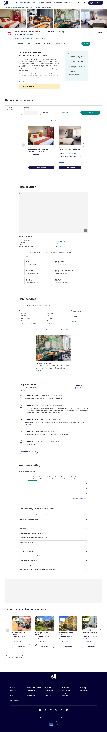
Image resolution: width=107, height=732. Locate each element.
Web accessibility (49, 690)
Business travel (31, 690)
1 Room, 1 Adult (46, 112)
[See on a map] (53, 212)
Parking (75, 316)
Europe (10, 7)
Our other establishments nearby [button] (25, 609)
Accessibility (74, 321)
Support (82, 693)
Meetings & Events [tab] (66, 330)
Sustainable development (16, 698)
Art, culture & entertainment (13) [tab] (55, 252)
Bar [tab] (47, 330)
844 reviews (30, 34)
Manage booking (84, 690)
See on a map (17, 641)
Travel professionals (32, 695)
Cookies (55, 717)
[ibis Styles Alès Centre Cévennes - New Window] (21, 623)
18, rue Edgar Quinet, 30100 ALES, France (26, 38)
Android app (65, 695)
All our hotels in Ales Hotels (14, 657)
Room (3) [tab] (53, 121)
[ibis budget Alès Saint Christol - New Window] (44, 623)
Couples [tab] (41, 478)
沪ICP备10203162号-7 (58, 721)
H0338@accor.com (61, 246)
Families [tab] (63, 478)
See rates (86, 43)
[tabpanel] (53, 149)
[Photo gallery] (53, 18)
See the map (42, 38)
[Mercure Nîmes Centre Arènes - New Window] (68, 623)
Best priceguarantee (99, 32)
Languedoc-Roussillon (23, 7)
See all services (77, 311)
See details (38, 370)
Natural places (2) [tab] (72, 252)
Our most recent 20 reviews (28, 451)
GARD (32, 7)
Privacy (48, 717)
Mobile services (66, 690)
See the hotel (21, 646)
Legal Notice (63, 717)
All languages (48, 695)
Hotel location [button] (27, 186)
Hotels (5, 7)
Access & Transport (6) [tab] (36, 252)
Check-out (28, 108)
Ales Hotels (38, 7)
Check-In (11, 108)
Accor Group (13, 690)
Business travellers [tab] (52, 478)
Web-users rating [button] (29, 465)
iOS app (64, 693)
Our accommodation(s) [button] (19, 100)
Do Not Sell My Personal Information (78, 717)
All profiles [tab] (32, 478)
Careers (11, 695)
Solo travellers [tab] (74, 478)
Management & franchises (16, 693)
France (15, 7)
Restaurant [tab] (39, 330)
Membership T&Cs (39, 717)
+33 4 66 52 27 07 (61, 241)
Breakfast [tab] (54, 330)
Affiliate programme (14, 700)
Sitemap (47, 693)
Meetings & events (31, 693)
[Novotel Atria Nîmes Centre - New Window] (91, 623)
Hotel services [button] (27, 299)
